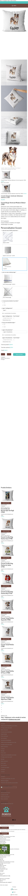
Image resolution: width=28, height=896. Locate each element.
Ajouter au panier (19, 354)
